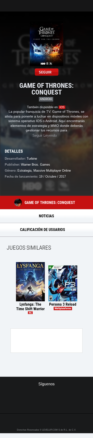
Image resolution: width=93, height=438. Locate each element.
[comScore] (46, 404)
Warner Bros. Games (35, 164)
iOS (62, 107)
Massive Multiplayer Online (52, 170)
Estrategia (24, 170)
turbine (32, 158)
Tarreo (6, 3)
